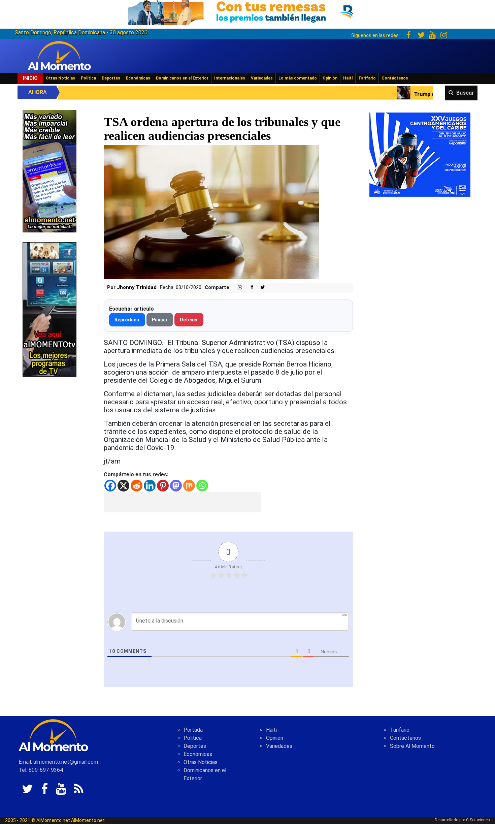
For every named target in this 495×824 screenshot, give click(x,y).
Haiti (271, 730)
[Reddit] (136, 486)
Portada (193, 730)
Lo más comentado (297, 78)
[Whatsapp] (202, 486)
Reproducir (127, 319)
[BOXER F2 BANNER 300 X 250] (419, 154)
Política (88, 78)
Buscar (465, 93)
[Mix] (189, 486)
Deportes (111, 78)
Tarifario (367, 78)
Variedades (262, 78)
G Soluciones (478, 820)
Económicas (138, 78)
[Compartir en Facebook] (248, 287)
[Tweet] (260, 287)
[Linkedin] (150, 486)
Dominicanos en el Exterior (182, 78)
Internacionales (229, 78)
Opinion (274, 738)
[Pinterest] (163, 486)
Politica (193, 738)
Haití (348, 78)
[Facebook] (110, 486)
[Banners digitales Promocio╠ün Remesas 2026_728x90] (247, 11)
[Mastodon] (176, 486)
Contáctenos (395, 78)
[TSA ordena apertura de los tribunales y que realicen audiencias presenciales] (211, 212)
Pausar (160, 319)
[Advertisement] (182, 502)
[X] (123, 486)
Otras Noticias (60, 78)
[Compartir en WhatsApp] (237, 287)
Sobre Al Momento (412, 746)
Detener (189, 319)
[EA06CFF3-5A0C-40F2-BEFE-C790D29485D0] (49, 309)
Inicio (30, 78)
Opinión (330, 78)
